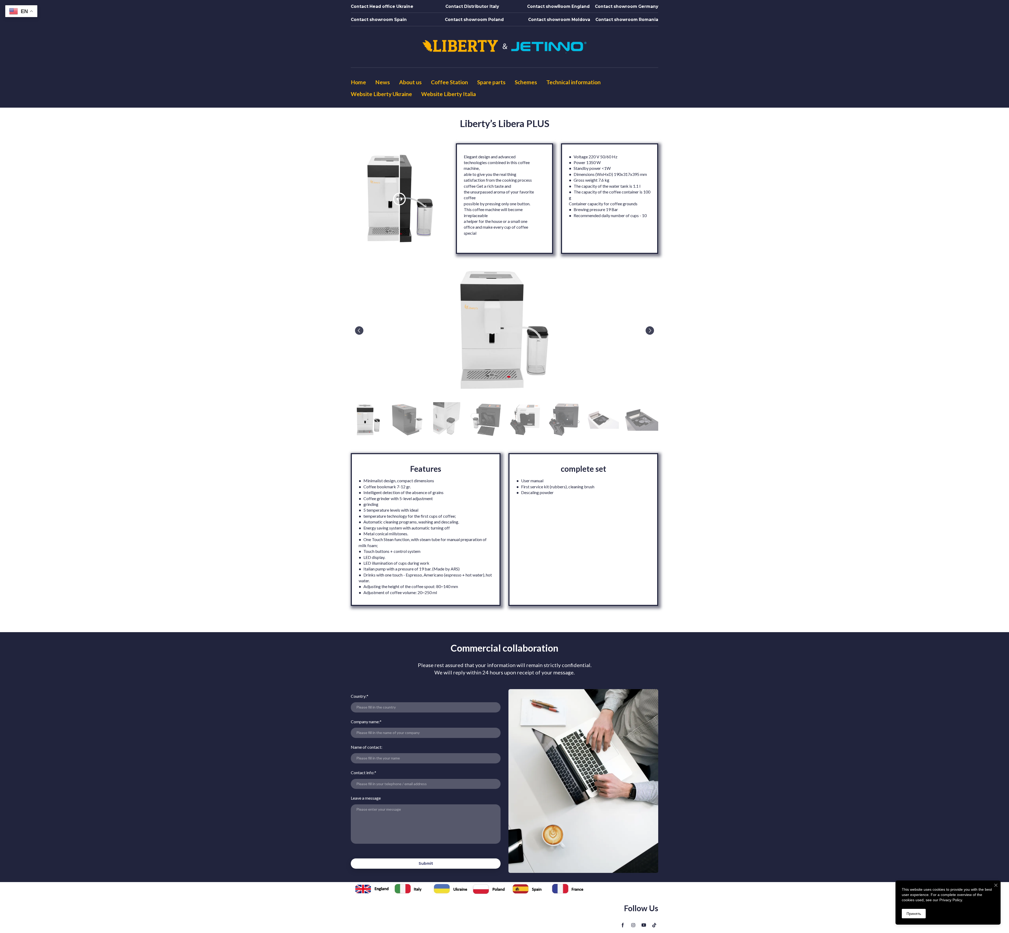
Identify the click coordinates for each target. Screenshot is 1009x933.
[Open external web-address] (373, 888)
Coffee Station (449, 82)
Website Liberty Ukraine (381, 94)
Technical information (573, 82)
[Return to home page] (504, 47)
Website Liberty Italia (448, 94)
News (382, 82)
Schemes (526, 82)
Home (358, 82)
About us (410, 82)
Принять (914, 913)
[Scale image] (504, 330)
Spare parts (491, 82)
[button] (382, 6)
